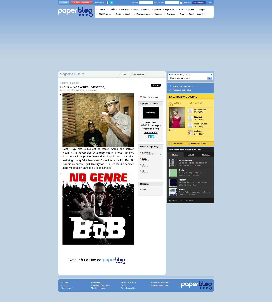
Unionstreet (93, 90)
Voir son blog (151, 132)
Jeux (125, 74)
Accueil (64, 2)
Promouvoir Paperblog (160, 282)
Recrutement (66, 288)
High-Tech (169, 9)
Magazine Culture (72, 74)
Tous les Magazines (197, 14)
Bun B (144, 158)
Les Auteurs (138, 74)
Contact (64, 285)
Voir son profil (151, 128)
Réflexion (206, 154)
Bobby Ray (146, 152)
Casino (191, 154)
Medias (146, 9)
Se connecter (199, 3)
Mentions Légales (98, 288)
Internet (157, 9)
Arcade (175, 154)
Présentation (96, 282)
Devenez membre (199, 143)
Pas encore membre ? (183, 86)
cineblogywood (200, 124)
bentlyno (198, 117)
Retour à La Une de (85, 260)
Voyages (158, 14)
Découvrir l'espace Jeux (182, 201)
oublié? (210, 2)
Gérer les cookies (128, 288)
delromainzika (200, 109)
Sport (181, 9)
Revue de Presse (128, 282)
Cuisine (128, 14)
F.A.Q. (123, 285)
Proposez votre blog (182, 90)
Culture (144, 189)
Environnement (143, 14)
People (202, 9)
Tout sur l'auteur (178, 143)
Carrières (171, 14)
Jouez (198, 165)
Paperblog (75, 12)
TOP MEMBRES (196, 103)
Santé (118, 14)
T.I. (143, 164)
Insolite (191, 9)
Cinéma (113, 9)
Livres (136, 9)
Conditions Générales (100, 285)
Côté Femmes (105, 14)
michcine (198, 131)
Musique (125, 9)
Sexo (182, 14)
